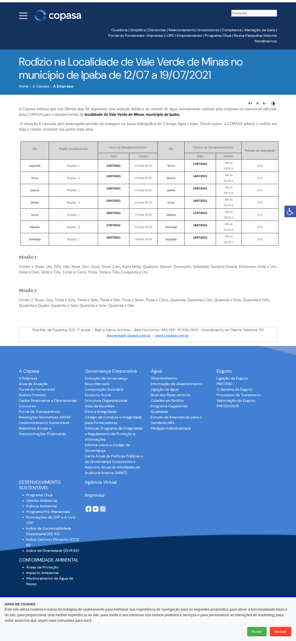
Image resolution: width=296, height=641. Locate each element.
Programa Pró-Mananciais (48, 511)
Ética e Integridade (101, 411)
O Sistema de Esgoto (235, 389)
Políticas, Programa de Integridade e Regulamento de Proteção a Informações (114, 434)
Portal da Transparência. (39, 411)
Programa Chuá (218, 35)
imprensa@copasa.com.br (129, 335)
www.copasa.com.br (172, 335)
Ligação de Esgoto (232, 378)
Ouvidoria (119, 30)
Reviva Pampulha (248, 35)
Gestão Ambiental (41, 500)
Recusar (280, 631)
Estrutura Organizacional (106, 400)
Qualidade (159, 411)
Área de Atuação (33, 383)
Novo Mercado (97, 383)
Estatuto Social (98, 395)
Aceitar (257, 631)
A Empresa (28, 378)
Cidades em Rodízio (167, 400)
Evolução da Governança (106, 378)
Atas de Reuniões (99, 406)
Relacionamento (182, 30)
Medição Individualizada (171, 428)
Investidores (208, 30)
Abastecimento (164, 378)
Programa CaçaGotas (169, 406)
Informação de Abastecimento (177, 383)
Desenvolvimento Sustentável (44, 422)
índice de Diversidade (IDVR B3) (52, 550)
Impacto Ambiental (42, 572)
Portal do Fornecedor (126, 35)
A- (264, 103)
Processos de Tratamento (239, 395)
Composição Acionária (104, 389)
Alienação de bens (259, 30)
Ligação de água (165, 389)
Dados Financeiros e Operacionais (48, 400)
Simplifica (138, 30)
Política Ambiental (41, 506)
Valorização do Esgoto (236, 400)
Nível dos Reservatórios (170, 395)
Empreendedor (190, 35)
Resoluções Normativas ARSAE (45, 417)
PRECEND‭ (224, 383)
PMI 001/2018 (228, 406)
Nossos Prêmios (32, 395)
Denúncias (157, 30)
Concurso (27, 406)
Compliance (232, 30)
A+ (250, 103)
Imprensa (155, 35)
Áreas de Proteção (42, 567)
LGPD (170, 35)
